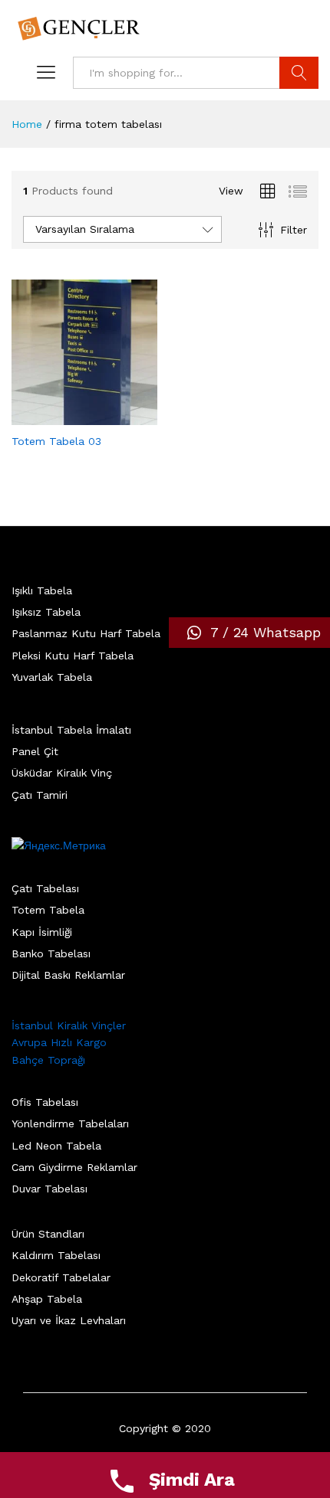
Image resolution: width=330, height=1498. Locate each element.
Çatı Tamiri (40, 795)
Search (298, 73)
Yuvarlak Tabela (52, 677)
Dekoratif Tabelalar (61, 1277)
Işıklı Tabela (42, 590)
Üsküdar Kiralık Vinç (62, 773)
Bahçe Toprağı (48, 1060)
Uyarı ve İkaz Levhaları (69, 1320)
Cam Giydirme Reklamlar (74, 1167)
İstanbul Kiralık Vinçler (69, 1025)
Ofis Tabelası (45, 1102)
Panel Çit (35, 751)
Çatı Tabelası (45, 888)
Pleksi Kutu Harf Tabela (73, 655)
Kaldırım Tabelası (56, 1255)
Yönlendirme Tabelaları (70, 1123)
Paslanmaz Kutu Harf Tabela (86, 633)
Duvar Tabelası (49, 1188)
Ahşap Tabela (47, 1299)
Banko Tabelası (51, 953)
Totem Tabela (48, 910)
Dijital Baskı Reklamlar (68, 975)
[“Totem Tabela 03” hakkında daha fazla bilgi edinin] (67, 416)
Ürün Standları (48, 1234)
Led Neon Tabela (56, 1146)
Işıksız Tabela (46, 612)
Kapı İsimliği (42, 932)
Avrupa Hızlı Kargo (59, 1042)
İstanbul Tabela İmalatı (71, 730)
